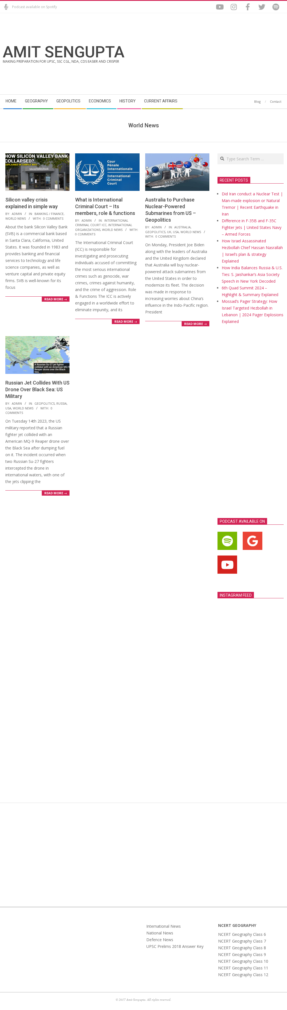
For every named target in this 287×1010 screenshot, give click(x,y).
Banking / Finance (49, 214)
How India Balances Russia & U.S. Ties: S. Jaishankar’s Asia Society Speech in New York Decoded (252, 274)
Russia (61, 403)
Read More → (55, 299)
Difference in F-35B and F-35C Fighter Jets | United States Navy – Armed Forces (251, 227)
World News (15, 218)
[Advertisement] (214, 54)
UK (169, 232)
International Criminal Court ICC (101, 222)
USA (176, 232)
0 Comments (53, 218)
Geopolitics (155, 232)
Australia (182, 227)
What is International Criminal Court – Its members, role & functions (105, 206)
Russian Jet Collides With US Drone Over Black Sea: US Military (37, 389)
